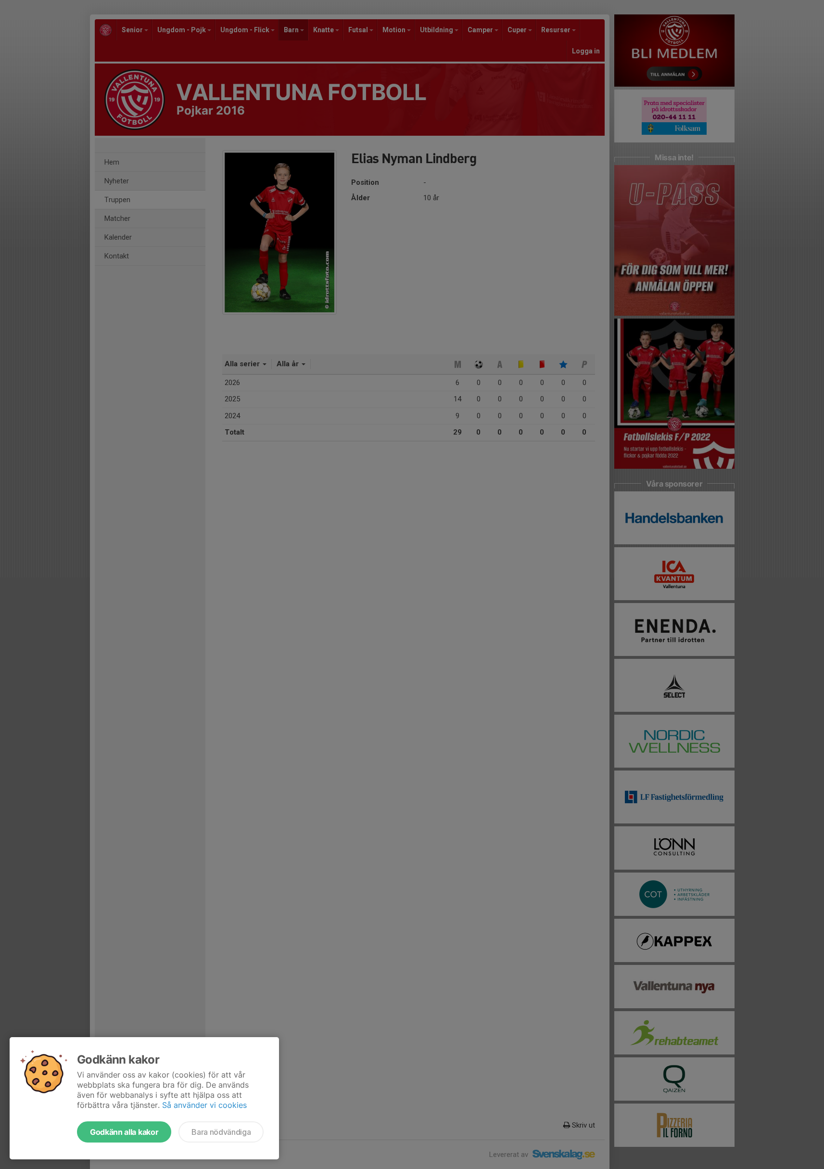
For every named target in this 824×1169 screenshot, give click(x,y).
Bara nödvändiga (221, 1132)
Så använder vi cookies (204, 1105)
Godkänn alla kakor (124, 1132)
